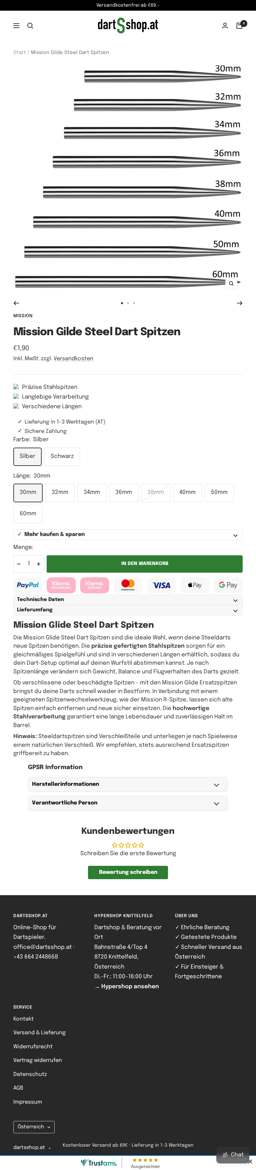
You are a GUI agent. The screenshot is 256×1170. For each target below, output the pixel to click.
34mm (92, 492)
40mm (187, 492)
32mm (60, 492)
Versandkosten (73, 359)
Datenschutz (30, 1074)
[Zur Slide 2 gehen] (128, 303)
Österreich (31, 1127)
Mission (23, 316)
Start (19, 52)
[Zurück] (16, 303)
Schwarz (62, 456)
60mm (28, 514)
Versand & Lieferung (39, 1033)
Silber (27, 456)
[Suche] (30, 26)
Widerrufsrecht (33, 1047)
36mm (123, 492)
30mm (28, 492)
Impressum (27, 1102)
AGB (18, 1088)
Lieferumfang (35, 610)
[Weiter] (240, 303)
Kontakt (23, 1019)
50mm (219, 492)
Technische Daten (40, 599)
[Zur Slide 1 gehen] (122, 303)
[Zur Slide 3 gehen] (134, 303)
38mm (155, 492)
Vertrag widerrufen (37, 1060)
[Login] (225, 25)
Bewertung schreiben (128, 872)
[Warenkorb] (239, 26)
